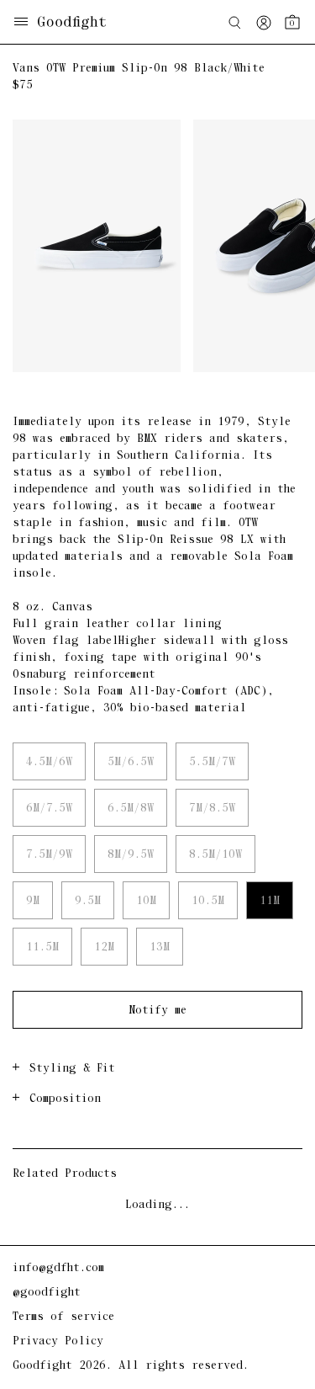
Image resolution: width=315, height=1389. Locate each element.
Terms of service (63, 1317)
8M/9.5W (131, 855)
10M (146, 901)
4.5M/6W (49, 762)
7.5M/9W (49, 855)
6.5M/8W (131, 808)
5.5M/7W (212, 762)
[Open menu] (21, 23)
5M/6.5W (131, 762)
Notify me (157, 1010)
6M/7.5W (49, 808)
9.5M (88, 901)
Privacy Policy (58, 1341)
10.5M (208, 901)
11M (270, 901)
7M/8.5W (212, 808)
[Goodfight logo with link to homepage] (80, 22)
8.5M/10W (215, 855)
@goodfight (47, 1292)
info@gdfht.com (58, 1268)
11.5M (42, 947)
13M (160, 947)
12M (104, 947)
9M (32, 901)
